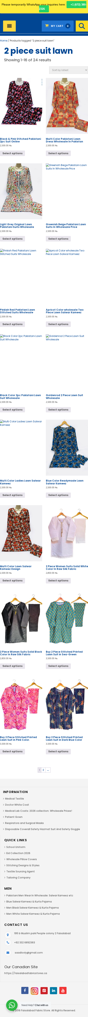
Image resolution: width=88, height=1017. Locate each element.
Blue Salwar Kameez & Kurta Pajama (29, 901)
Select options (12, 153)
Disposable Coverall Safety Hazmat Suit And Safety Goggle (42, 829)
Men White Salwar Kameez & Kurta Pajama (33, 913)
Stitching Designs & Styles (22, 865)
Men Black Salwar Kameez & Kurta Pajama (32, 907)
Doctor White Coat (17, 804)
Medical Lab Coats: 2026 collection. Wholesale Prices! (38, 811)
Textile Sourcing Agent (20, 871)
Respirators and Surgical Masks (24, 823)
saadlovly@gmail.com (29, 952)
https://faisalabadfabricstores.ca (25, 973)
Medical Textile (14, 798)
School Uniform (15, 847)
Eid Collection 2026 (18, 853)
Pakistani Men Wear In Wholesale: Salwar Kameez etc (39, 895)
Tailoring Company (18, 877)
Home (3, 40)
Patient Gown (14, 817)
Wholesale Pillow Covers (21, 859)
